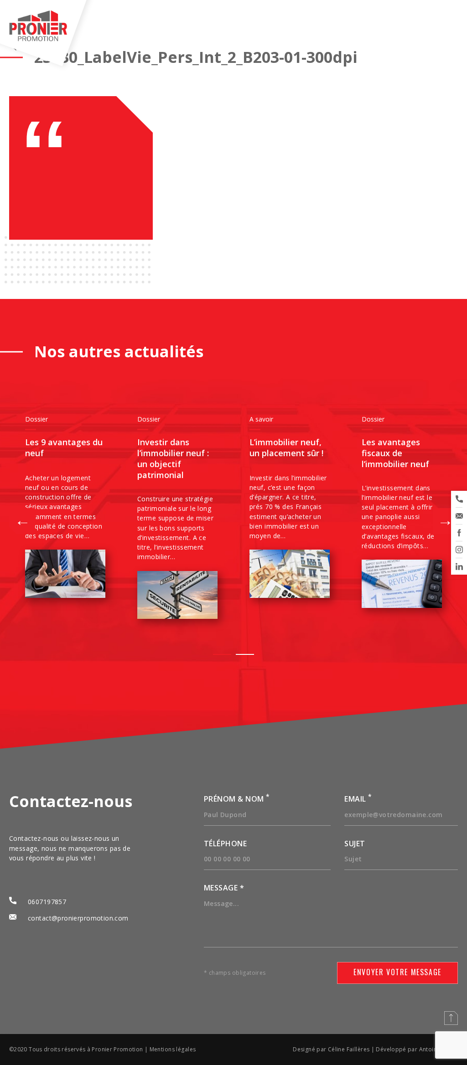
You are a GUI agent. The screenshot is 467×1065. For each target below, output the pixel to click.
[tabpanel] (65, 507)
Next (439, 517)
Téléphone (225, 844)
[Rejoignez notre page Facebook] (459, 532)
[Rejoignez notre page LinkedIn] (459, 566)
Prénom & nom (237, 799)
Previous (27, 517)
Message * (224, 888)
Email (358, 799)
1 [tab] (222, 654)
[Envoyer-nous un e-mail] (459, 516)
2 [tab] (245, 654)
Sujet (354, 844)
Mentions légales (173, 1049)
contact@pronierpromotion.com (78, 918)
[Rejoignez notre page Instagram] (459, 549)
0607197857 (47, 901)
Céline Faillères (349, 1049)
